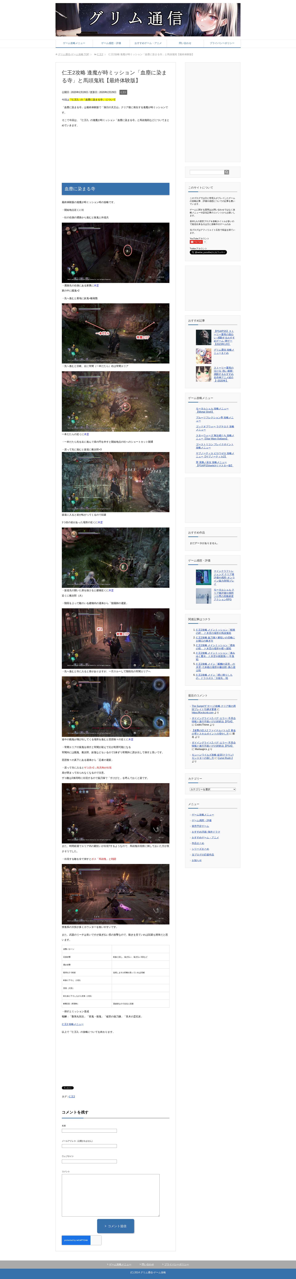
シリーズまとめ (200, 849)
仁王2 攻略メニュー (73, 1024)
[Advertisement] (115, 152)
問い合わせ (185, 43)
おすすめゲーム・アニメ (148, 43)
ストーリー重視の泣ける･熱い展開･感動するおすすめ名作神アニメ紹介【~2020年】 (224, 374)
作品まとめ (198, 843)
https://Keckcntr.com (203, 712)
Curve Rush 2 (225, 758)
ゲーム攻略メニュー (74, 43)
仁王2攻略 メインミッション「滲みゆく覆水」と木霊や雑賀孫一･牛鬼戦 (215, 656)
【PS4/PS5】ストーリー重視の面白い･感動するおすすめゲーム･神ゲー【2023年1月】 (224, 337)
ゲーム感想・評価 (111, 43)
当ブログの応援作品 (203, 854)
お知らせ (197, 860)
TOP (73, 54)
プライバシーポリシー (222, 43)
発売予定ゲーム (200, 826)
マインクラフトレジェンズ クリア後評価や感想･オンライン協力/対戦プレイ (224, 577)
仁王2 (123, 92)
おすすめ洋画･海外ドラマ (206, 832)
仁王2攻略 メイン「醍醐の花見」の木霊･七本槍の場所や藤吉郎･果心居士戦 (215, 667)
